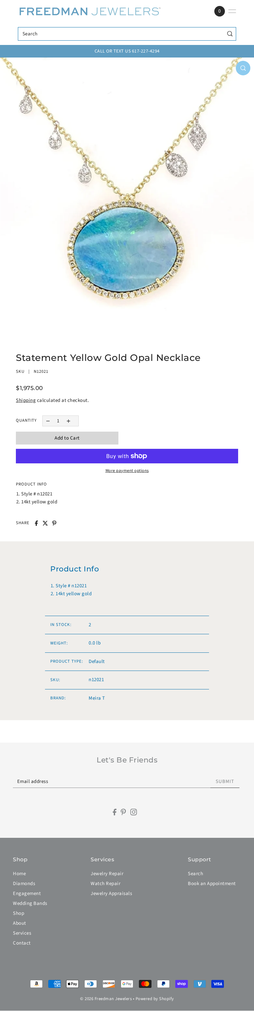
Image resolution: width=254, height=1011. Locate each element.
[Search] (230, 33)
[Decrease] (48, 421)
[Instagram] (133, 812)
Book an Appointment (212, 883)
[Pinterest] (123, 812)
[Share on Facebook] (36, 523)
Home (19, 873)
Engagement (27, 893)
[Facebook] (114, 812)
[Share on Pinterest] (54, 523)
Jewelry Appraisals (111, 893)
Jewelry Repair (107, 873)
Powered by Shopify (155, 999)
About (19, 923)
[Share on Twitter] (45, 523)
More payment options (127, 471)
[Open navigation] (232, 11)
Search (195, 873)
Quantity (26, 420)
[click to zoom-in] (243, 68)
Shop (18, 913)
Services (22, 933)
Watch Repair (105, 883)
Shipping (26, 400)
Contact (22, 943)
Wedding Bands (30, 903)
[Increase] (69, 421)
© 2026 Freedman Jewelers (106, 999)
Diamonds (24, 883)
